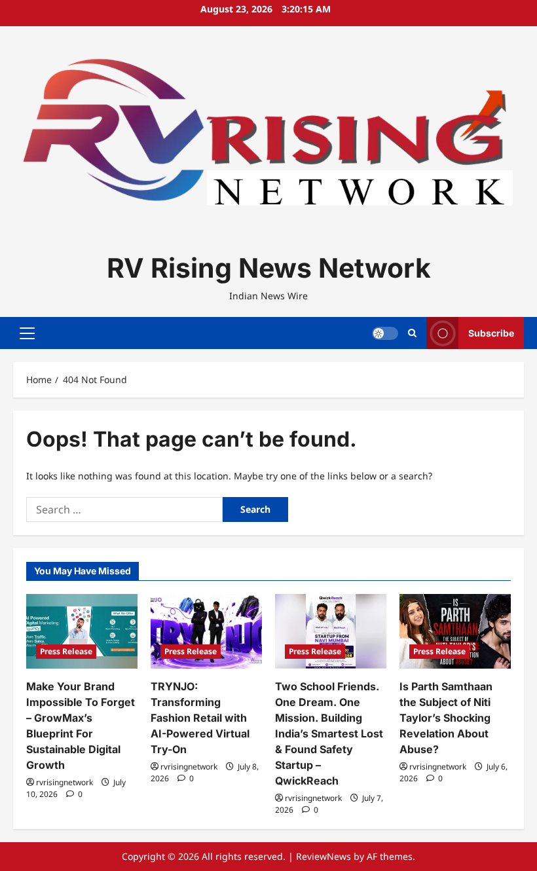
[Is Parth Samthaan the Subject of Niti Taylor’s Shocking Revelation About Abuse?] (455, 631)
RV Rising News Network (269, 267)
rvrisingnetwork (64, 782)
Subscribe (491, 333)
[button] (27, 333)
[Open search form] (412, 333)
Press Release (66, 651)
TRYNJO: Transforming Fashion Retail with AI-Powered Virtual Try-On (200, 718)
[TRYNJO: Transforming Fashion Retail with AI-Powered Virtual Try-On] (206, 631)
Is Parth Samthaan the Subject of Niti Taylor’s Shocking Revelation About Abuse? (445, 718)
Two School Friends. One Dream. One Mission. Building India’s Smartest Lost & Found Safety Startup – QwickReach (329, 733)
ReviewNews (323, 856)
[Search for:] (124, 509)
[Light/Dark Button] (385, 333)
